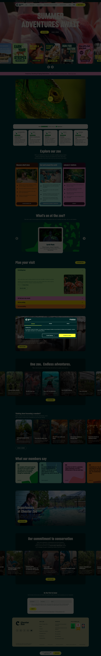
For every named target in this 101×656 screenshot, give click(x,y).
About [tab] (68, 323)
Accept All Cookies (67, 335)
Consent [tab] (33, 323)
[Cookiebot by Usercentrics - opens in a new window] (70, 320)
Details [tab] (50, 323)
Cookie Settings (49, 335)
